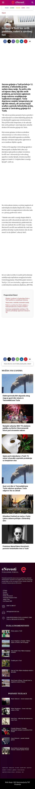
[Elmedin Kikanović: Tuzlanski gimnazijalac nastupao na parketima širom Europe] (6, 731)
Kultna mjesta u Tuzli (16, 631)
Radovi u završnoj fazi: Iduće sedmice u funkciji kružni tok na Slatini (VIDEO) (17, 305)
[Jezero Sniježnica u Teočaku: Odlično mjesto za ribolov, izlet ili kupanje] (6, 643)
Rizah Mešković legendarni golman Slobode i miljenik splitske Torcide (20, 748)
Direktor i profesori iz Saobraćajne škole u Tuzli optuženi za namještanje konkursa (17, 299)
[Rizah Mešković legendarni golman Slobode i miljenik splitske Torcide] (6, 750)
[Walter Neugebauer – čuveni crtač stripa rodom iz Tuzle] (6, 711)
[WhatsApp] (17, 41)
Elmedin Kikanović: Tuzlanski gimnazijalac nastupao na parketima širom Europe (21, 730)
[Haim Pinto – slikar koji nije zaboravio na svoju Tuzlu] (6, 721)
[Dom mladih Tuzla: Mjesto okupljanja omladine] (6, 653)
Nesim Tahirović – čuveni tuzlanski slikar (21, 698)
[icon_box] (9, 607)
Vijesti (4, 13)
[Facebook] (5, 41)
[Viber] (13, 41)
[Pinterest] (25, 41)
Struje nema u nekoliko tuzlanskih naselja (17, 302)
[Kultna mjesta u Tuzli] (6, 633)
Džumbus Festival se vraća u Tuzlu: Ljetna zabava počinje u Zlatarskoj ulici (17, 518)
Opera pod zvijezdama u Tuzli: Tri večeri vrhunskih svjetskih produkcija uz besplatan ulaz (17, 458)
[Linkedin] (21, 41)
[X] (9, 41)
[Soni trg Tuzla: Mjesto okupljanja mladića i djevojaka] (6, 673)
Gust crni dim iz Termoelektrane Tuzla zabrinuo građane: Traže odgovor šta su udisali (15, 488)
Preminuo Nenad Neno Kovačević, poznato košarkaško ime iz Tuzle (16, 547)
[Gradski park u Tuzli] (6, 663)
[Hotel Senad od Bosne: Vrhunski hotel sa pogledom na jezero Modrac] (6, 683)
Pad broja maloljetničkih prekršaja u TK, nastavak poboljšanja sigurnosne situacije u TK (18, 310)
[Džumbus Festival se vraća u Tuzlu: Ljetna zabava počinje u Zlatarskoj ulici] (17, 504)
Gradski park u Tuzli (16, 660)
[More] (30, 41)
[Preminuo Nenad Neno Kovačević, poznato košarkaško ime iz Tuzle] (17, 534)
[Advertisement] (17, 62)
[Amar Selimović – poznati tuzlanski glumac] (6, 741)
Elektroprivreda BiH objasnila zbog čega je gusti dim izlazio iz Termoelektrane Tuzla (16, 398)
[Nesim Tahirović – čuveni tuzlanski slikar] (6, 701)
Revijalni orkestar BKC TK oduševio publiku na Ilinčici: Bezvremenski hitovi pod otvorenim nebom (16, 428)
